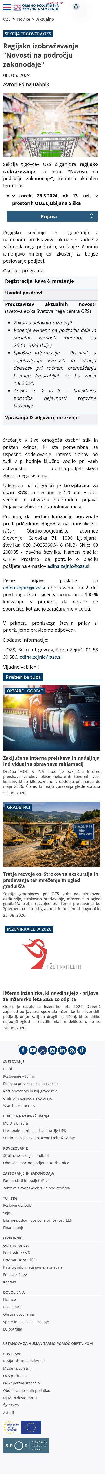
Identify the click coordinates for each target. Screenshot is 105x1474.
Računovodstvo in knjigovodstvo (30, 1091)
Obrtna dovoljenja (18, 1314)
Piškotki (14, 1405)
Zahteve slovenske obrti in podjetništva (36, 1187)
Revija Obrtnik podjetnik (23, 1360)
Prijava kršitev (15, 1274)
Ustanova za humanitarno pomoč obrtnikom (48, 1343)
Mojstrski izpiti (15, 1123)
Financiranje (13, 1227)
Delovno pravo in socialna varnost (32, 1083)
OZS (7, 19)
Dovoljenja (14, 1292)
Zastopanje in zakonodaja (28, 1173)
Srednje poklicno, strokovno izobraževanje (39, 1137)
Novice (23, 19)
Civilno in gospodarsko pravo (27, 1098)
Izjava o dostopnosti (20, 1397)
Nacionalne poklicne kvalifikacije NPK (34, 1130)
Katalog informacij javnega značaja (32, 1267)
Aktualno (45, 19)
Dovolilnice (12, 1306)
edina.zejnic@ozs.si (68, 566)
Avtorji (8, 1412)
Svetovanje (14, 1061)
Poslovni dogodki (17, 1205)
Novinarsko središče (20, 1259)
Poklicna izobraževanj (25, 1116)
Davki (7, 1068)
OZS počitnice (15, 1375)
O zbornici (13, 1238)
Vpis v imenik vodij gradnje (26, 1321)
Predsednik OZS (16, 1252)
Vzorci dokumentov (19, 1105)
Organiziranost (16, 1245)
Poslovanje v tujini (18, 1076)
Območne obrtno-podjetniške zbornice (36, 1162)
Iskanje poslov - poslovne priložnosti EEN (38, 1220)
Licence (9, 1299)
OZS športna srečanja (21, 1383)
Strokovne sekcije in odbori (26, 1155)
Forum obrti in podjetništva (26, 1180)
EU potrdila (12, 1329)
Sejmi (7, 1212)
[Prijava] (76, 6)
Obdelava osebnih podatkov (27, 1390)
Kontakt (9, 1282)
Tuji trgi (11, 1198)
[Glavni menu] (5, 8)
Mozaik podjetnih (18, 1368)
